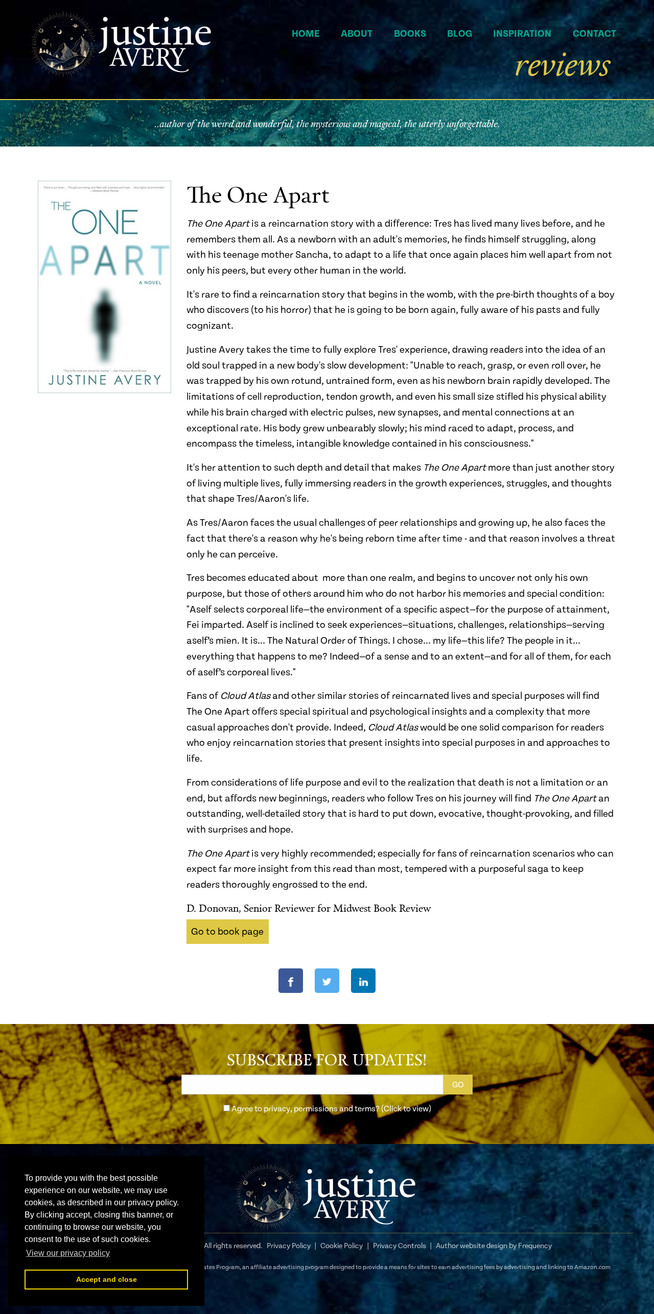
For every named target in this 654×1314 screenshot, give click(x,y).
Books (410, 33)
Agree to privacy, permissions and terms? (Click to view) (331, 1108)
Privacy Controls (399, 1246)
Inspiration (522, 33)
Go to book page (227, 931)
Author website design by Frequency (494, 1246)
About (356, 33)
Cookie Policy (341, 1246)
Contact (594, 33)
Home (306, 33)
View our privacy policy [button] (68, 1253)
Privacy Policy (289, 1246)
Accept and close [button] (106, 1279)
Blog (459, 33)
